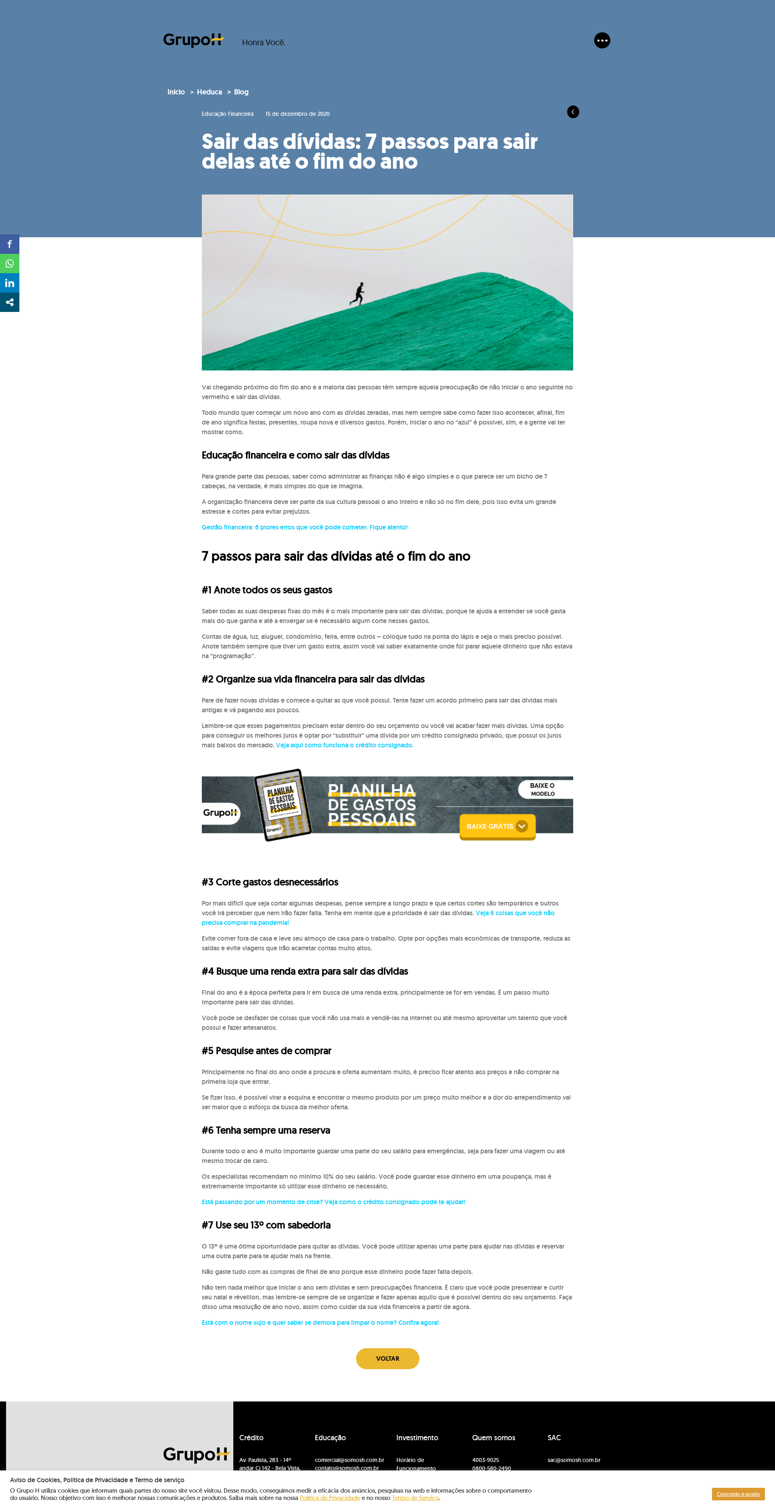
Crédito (251, 1438)
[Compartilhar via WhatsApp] (9, 263)
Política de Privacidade (330, 1498)
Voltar (387, 1358)
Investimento (417, 1438)
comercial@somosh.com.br (349, 1460)
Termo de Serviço (415, 1498)
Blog (241, 92)
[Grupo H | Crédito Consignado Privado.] (193, 40)
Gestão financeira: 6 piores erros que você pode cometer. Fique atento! (305, 527)
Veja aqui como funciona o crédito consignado (344, 745)
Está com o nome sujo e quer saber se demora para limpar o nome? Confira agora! (320, 1322)
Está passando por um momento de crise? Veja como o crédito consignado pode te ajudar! (333, 1202)
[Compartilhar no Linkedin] (9, 283)
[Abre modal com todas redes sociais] (9, 302)
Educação (330, 1438)
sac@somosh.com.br (574, 1460)
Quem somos (493, 1438)
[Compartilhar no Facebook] (9, 244)
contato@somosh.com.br (347, 1468)
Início (176, 92)
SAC (554, 1438)
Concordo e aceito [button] (738, 1494)
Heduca (209, 92)
